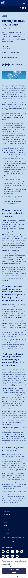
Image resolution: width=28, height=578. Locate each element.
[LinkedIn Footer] (3, 551)
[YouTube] (7, 551)
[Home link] (3, 3)
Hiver (20, 198)
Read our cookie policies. (8, 566)
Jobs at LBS (6, 529)
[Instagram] (12, 551)
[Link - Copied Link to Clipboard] (8, 64)
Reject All (14, 572)
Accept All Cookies (14, 569)
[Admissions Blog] (17, 556)
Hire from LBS (7, 514)
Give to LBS (6, 533)
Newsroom (6, 518)
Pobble (6, 169)
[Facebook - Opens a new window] (20, 8)
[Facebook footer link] (17, 551)
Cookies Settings (14, 576)
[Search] (21, 3)
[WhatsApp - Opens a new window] (6, 64)
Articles (4, 52)
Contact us (6, 522)
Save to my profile (22, 10)
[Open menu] (24, 2)
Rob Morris (5, 46)
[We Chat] (3, 556)
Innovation (14, 55)
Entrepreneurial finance (13, 52)
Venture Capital (5, 60)
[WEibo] (12, 556)
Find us (5, 525)
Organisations (7, 511)
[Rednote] (7, 556)
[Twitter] (21, 551)
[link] (14, 541)
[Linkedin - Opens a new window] (23, 8)
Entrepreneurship (6, 55)
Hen (19, 189)
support (4, 127)
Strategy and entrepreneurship (9, 57)
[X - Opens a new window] (25, 8)
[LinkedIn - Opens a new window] (3, 64)
